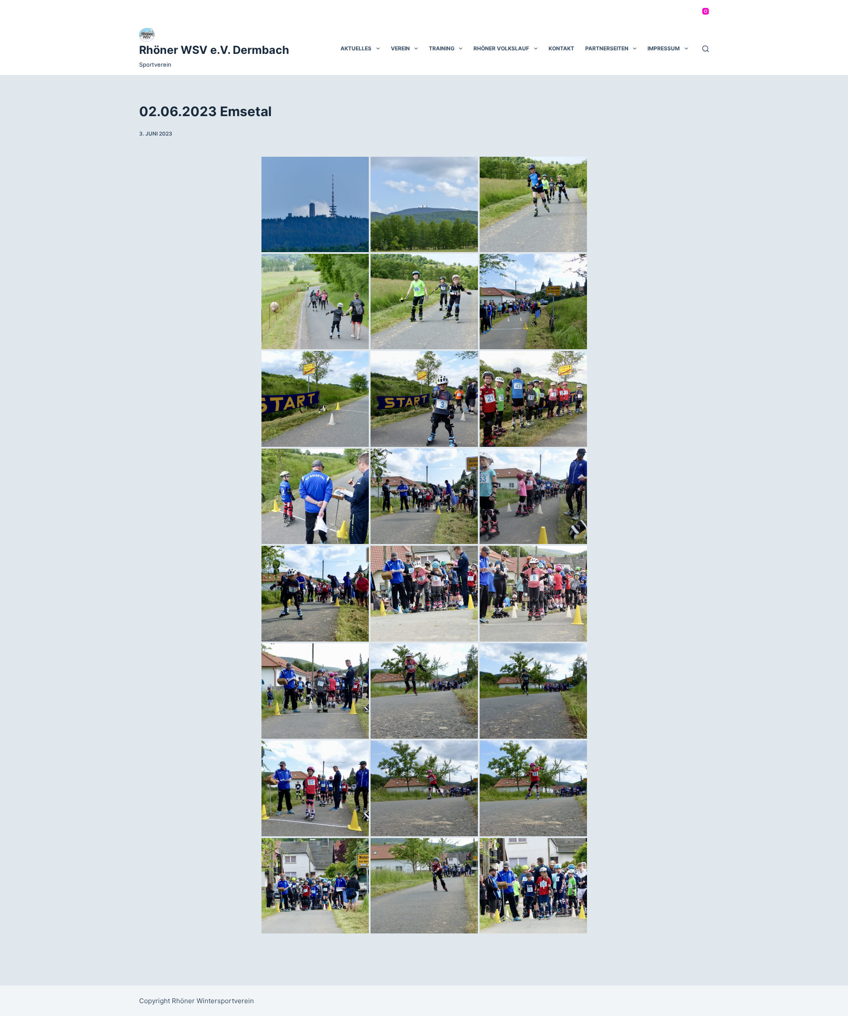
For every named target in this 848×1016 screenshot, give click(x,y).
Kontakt (561, 48)
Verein (400, 48)
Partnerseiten (606, 48)
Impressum (663, 48)
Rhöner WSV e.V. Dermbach (214, 50)
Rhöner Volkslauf (501, 48)
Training (441, 48)
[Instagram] (705, 11)
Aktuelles (356, 48)
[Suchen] (705, 48)
